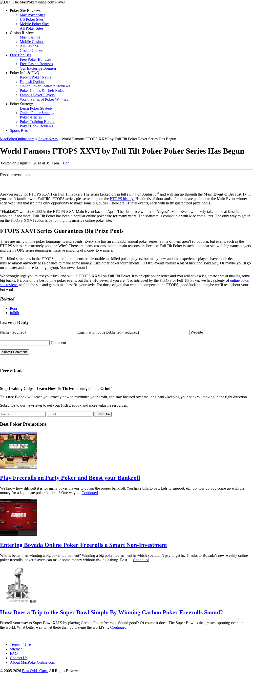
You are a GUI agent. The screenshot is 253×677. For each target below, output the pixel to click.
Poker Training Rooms (37, 121)
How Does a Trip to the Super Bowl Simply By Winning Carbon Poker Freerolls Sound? (111, 612)
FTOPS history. (122, 199)
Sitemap (16, 649)
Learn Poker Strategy (36, 108)
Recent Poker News (35, 77)
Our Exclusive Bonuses (38, 68)
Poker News (48, 139)
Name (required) (13, 332)
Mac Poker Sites (32, 15)
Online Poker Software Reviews (45, 86)
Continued (90, 493)
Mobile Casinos (32, 42)
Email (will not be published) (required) (108, 332)
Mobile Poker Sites (34, 24)
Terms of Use (20, 644)
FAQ (14, 653)
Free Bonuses (20, 55)
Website (196, 332)
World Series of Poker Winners (44, 99)
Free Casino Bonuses (36, 64)
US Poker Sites (31, 19)
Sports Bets (19, 130)
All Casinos (29, 46)
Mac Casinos (30, 37)
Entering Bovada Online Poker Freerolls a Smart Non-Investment (83, 545)
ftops (14, 308)
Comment (58, 342)
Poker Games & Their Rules (42, 90)
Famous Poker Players (37, 95)
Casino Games (31, 50)
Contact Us (18, 658)
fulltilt (14, 313)
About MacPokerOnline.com (32, 662)
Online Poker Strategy (37, 113)
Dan (66, 163)
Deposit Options (32, 82)
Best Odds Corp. (35, 671)
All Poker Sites (31, 28)
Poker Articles (31, 117)
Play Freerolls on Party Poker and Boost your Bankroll (70, 478)
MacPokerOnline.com (17, 139)
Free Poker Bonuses (35, 59)
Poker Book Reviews (36, 126)
